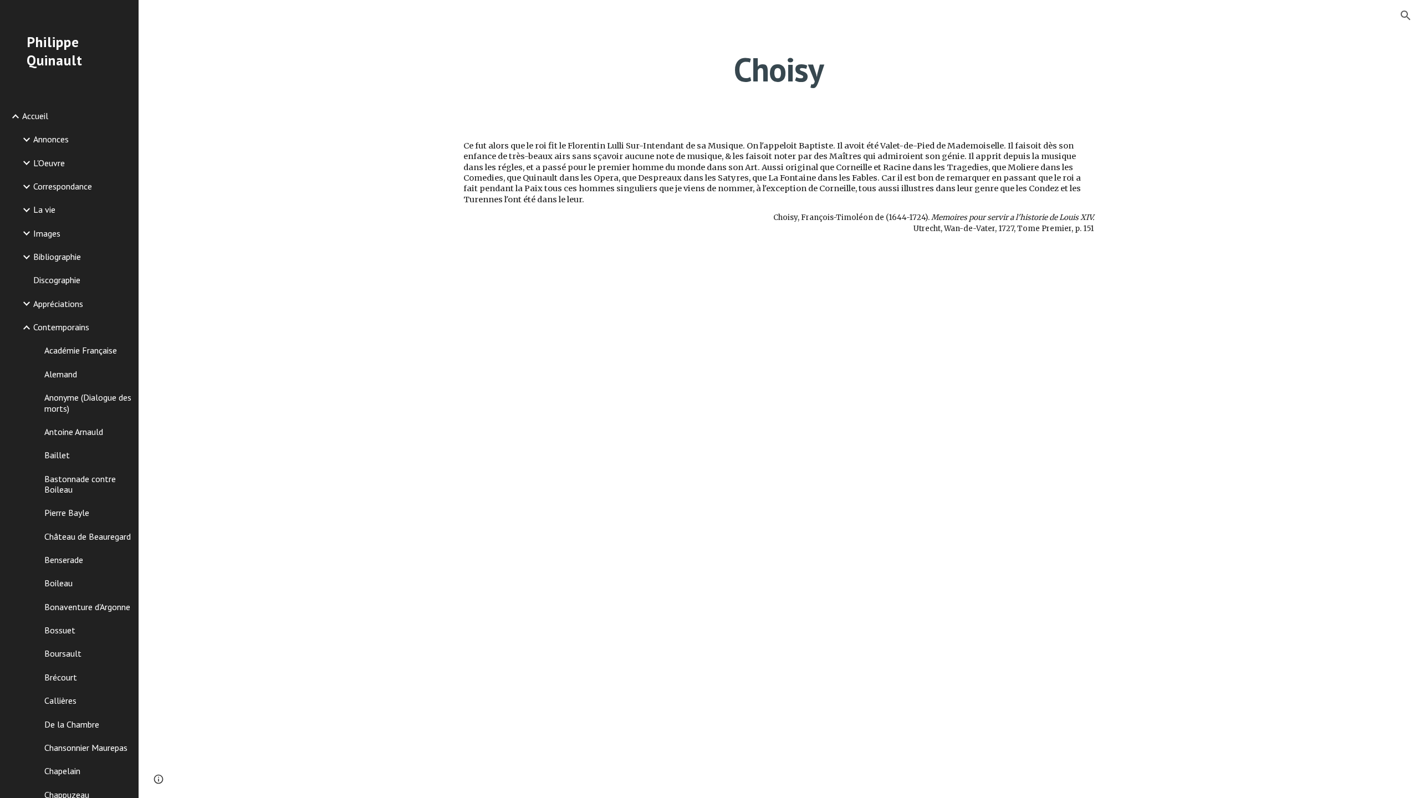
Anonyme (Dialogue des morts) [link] (87, 402)
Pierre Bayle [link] (66, 512)
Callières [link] (60, 700)
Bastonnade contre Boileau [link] (80, 484)
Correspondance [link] (62, 186)
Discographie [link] (56, 279)
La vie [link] (44, 209)
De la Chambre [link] (71, 724)
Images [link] (46, 233)
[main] (778, 69)
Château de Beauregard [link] (87, 536)
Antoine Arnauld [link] (73, 431)
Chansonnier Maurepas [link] (85, 747)
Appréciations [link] (58, 303)
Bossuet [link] (59, 630)
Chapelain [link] (62, 770)
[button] (1405, 15)
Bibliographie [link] (57, 256)
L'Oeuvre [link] (49, 162)
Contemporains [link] (61, 326)
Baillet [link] (57, 455)
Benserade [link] (63, 559)
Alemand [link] (60, 374)
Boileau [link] (58, 583)
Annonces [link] (51, 139)
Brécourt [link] (60, 677)
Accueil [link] (35, 115)
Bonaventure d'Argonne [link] (87, 606)
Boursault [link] (62, 653)
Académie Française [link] (80, 350)
